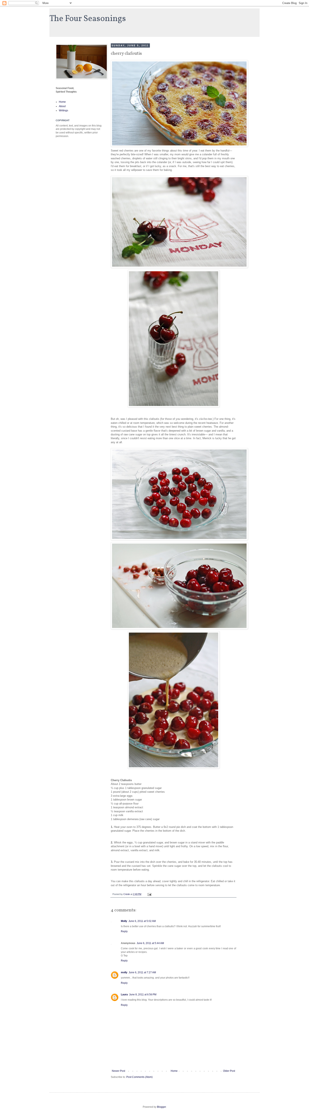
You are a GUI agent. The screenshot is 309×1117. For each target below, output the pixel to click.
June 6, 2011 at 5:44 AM (150, 943)
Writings (63, 110)
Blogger (161, 1106)
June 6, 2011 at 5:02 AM (142, 921)
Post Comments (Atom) (139, 1077)
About (62, 106)
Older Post (229, 1070)
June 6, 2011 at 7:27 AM (142, 972)
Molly (124, 921)
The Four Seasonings (87, 19)
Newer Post (118, 1070)
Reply (124, 931)
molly (124, 972)
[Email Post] (149, 894)
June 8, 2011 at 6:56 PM (142, 994)
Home (174, 1070)
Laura (124, 994)
